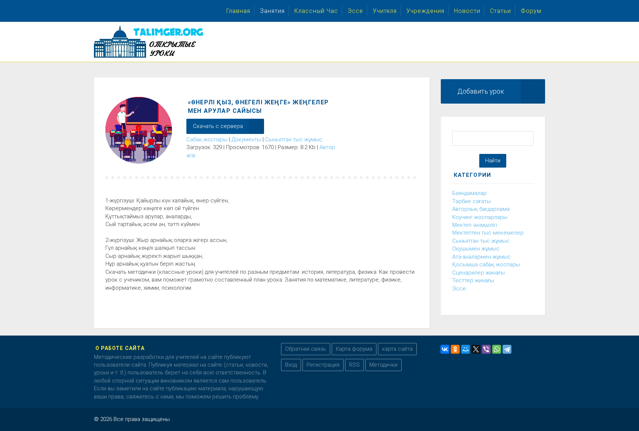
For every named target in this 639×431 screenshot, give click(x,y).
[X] (475, 349)
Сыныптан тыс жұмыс (293, 139)
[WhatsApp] (496, 349)
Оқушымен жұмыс (476, 248)
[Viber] (486, 349)
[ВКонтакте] (444, 349)
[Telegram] (507, 349)
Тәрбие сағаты (471, 201)
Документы (246, 139)
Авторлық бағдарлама (481, 209)
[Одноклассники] (455, 349)
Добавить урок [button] (480, 91)
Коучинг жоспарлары (479, 217)
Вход (291, 364)
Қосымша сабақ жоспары (486, 264)
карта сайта (397, 349)
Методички (383, 364)
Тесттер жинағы (473, 280)
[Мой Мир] (465, 349)
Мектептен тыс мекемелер (488, 232)
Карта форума (354, 349)
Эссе (459, 288)
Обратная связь (305, 349)
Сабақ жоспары (206, 139)
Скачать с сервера (218, 126)
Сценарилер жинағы (478, 272)
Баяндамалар (469, 193)
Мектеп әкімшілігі (474, 225)
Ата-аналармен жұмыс (481, 256)
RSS (354, 364)
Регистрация (323, 364)
